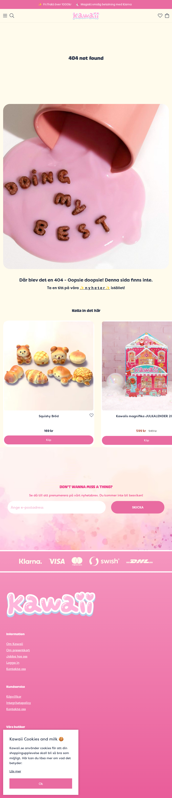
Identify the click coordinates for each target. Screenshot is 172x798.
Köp (48, 440)
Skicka (138, 507)
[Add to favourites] (91, 415)
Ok (41, 783)
